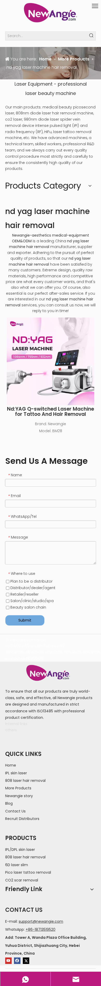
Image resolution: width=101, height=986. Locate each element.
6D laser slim (16, 864)
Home (10, 765)
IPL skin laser (16, 773)
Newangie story (19, 795)
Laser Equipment (34, 84)
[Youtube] (8, 960)
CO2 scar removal (21, 880)
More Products (18, 788)
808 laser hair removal (25, 780)
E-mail (11, 921)
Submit (24, 620)
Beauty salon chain (27, 607)
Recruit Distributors (22, 818)
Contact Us (15, 811)
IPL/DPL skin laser (20, 849)
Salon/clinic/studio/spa (31, 600)
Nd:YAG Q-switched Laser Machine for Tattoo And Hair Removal (50, 411)
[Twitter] (26, 960)
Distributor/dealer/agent (32, 587)
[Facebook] (17, 960)
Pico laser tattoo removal (28, 872)
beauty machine (57, 93)
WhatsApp (14, 929)
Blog (9, 803)
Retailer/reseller (24, 594)
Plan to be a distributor (31, 581)
